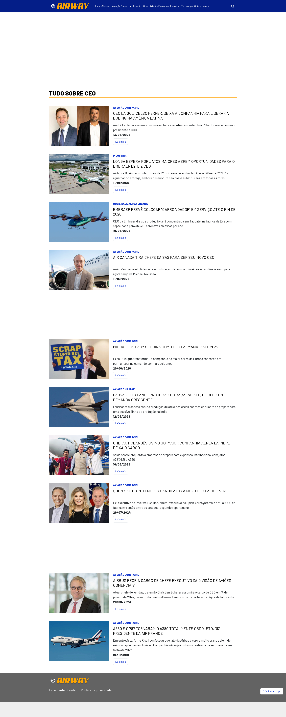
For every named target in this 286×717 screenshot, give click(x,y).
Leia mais (120, 141)
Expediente (57, 690)
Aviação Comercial (126, 107)
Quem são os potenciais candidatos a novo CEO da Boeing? (169, 491)
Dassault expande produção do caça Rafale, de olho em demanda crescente (168, 397)
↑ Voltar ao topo (271, 691)
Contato (72, 690)
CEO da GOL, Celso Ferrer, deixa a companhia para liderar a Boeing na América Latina (171, 115)
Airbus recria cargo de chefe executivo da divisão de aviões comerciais (172, 583)
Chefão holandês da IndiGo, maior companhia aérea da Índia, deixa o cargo (171, 445)
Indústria (119, 155)
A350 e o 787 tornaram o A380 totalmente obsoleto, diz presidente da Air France (166, 631)
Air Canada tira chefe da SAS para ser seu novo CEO (163, 257)
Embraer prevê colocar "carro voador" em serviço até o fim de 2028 (174, 212)
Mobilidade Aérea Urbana (130, 203)
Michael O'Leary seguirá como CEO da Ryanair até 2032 (165, 346)
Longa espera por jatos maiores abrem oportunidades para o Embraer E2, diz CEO (174, 163)
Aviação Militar (124, 389)
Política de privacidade (96, 690)
